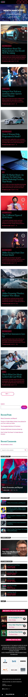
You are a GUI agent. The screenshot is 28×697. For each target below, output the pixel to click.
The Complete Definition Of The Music (10, 426)
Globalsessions (11, 578)
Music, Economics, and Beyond (9, 418)
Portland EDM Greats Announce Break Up (11, 429)
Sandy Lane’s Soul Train (13, 565)
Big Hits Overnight (12, 585)
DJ (3, 172)
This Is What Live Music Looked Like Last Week (12, 375)
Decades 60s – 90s (12, 572)
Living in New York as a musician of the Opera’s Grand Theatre (12, 93)
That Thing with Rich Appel (11, 552)
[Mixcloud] (7, 689)
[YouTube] (3, 689)
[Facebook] (9, 689)
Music (4, 371)
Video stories (6, 88)
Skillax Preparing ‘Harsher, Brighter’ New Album (13, 294)
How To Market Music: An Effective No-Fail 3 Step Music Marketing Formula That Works (13, 178)
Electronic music (7, 45)
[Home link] (3, 2)
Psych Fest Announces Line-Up (14, 335)
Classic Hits (5, 549)
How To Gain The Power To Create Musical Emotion (17, 530)
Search (3, 404)
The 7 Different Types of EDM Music (12, 216)
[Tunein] (5, 689)
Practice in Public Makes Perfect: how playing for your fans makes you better (16, 509)
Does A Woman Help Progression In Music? (11, 135)
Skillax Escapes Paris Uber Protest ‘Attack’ (13, 254)
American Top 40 (11, 592)
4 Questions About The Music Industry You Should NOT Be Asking (13, 50)
